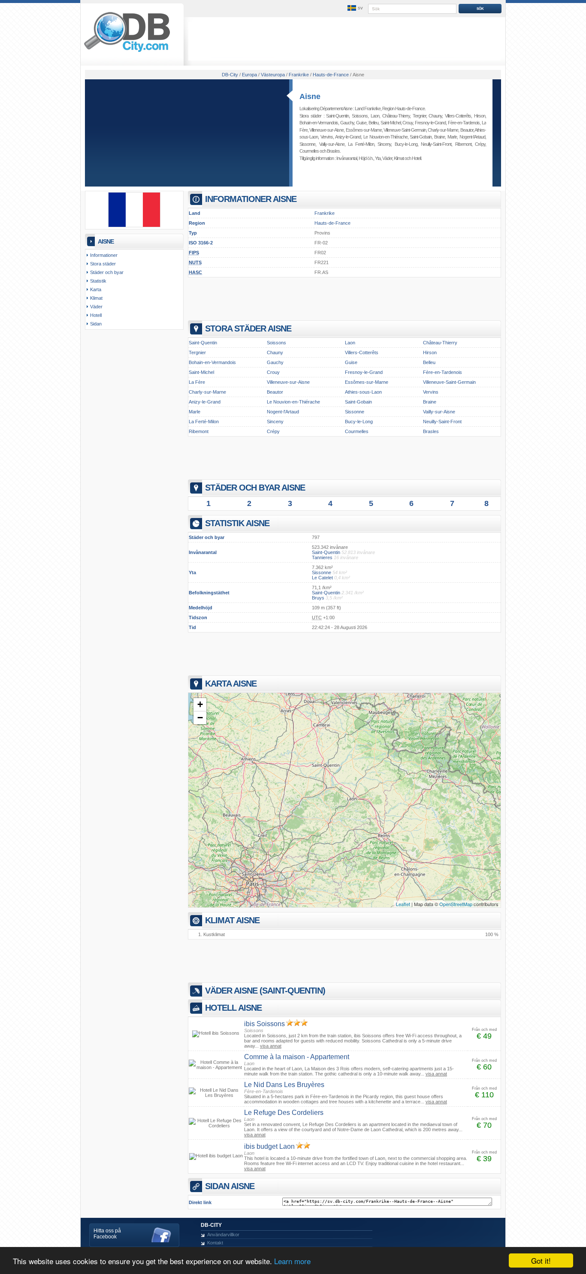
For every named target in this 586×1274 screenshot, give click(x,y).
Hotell (416, 158)
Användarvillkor (223, 1234)
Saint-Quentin (337, 115)
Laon (375, 115)
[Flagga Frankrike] (134, 225)
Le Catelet (322, 577)
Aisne (309, 96)
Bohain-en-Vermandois (318, 122)
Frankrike (324, 213)
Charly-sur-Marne (443, 130)
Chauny (435, 115)
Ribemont (463, 144)
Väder (387, 158)
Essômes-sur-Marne (364, 130)
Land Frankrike (368, 108)
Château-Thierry (396, 115)
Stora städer (103, 263)
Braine (439, 136)
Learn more (292, 1261)
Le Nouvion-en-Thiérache (385, 136)
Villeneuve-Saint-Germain (405, 130)
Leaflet (403, 904)
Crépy (480, 144)
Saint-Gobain (421, 136)
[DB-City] (127, 51)
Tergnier (419, 115)
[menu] (354, 8)
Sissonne (307, 144)
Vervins (326, 136)
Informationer (104, 255)
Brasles (333, 151)
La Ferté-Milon (361, 144)
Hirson (479, 115)
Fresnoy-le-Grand (430, 122)
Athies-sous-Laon (363, 392)
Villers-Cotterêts (458, 115)
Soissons (360, 115)
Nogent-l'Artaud (472, 136)
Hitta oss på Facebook (107, 1234)
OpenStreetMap (455, 904)
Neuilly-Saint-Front (436, 144)
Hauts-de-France (332, 223)
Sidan (96, 323)
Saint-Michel (391, 122)
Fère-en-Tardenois (464, 122)
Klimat (399, 158)
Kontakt (215, 1242)
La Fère (197, 382)
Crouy (407, 122)
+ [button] (200, 704)
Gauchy (347, 122)
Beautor (466, 130)
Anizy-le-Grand (348, 136)
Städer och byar (107, 272)
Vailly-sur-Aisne (331, 144)
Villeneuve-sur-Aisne (326, 130)
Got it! (541, 1260)
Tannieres (322, 557)
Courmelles (309, 151)
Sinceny (384, 144)
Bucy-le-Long (406, 144)
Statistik (98, 280)
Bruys (318, 597)
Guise (361, 122)
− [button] (200, 717)
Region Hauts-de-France (403, 108)
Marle (452, 136)
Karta (95, 289)
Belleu (373, 122)
